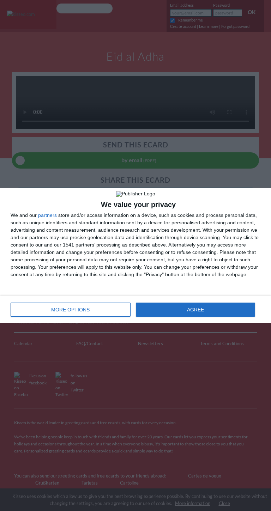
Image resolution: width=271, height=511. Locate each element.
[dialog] (135, 255)
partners (47, 215)
